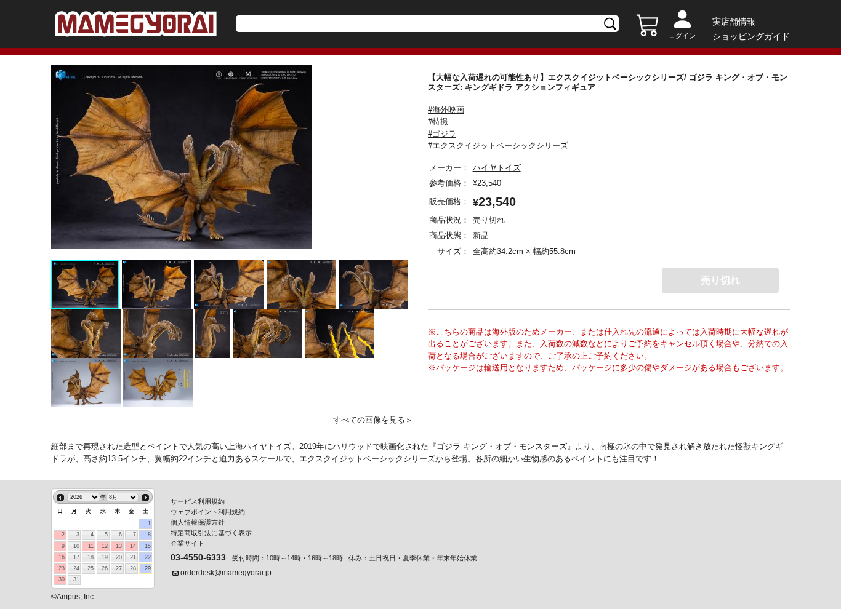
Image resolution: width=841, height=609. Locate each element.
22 (148, 557)
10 (76, 546)
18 (90, 557)
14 (133, 546)
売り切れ (720, 280)
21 (133, 557)
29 (148, 568)
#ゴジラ (442, 133)
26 (105, 568)
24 (76, 568)
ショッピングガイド (751, 36)
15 (148, 546)
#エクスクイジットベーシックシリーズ (498, 145)
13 (119, 546)
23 (61, 568)
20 (119, 557)
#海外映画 (446, 109)
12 (105, 546)
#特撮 (438, 121)
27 (119, 568)
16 (61, 557)
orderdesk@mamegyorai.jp (226, 572)
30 (61, 579)
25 (90, 568)
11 (91, 546)
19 (105, 557)
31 (76, 579)
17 (76, 557)
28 (133, 568)
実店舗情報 (733, 21)
